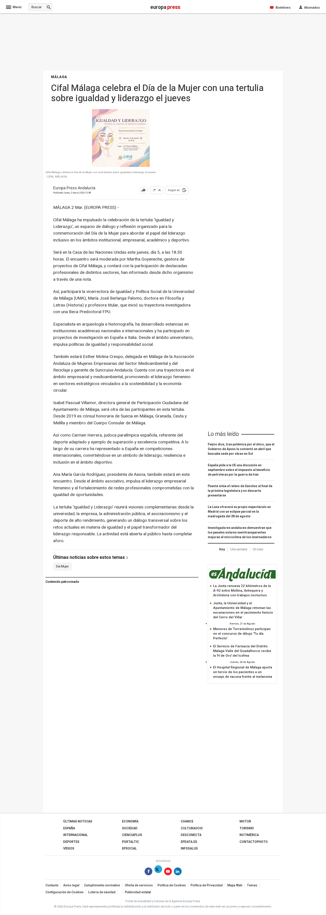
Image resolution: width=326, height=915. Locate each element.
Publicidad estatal (138, 892)
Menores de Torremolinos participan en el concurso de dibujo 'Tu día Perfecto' (242, 633)
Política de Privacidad (206, 885)
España (69, 828)
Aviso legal (71, 885)
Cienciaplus (132, 835)
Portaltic (130, 842)
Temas (252, 885)
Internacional (75, 835)
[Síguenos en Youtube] (168, 872)
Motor (245, 821)
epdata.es (189, 842)
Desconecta (191, 835)
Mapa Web (234, 885)
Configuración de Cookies (64, 892)
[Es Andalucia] (242, 581)
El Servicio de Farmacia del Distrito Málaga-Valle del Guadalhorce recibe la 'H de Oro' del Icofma (242, 651)
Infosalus (189, 848)
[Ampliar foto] (121, 166)
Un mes (258, 549)
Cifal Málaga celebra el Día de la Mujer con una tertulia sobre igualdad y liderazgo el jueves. (100, 172)
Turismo (247, 828)
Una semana (238, 549)
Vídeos (68, 848)
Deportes (71, 842)
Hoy (222, 549)
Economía (130, 821)
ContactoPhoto (254, 842)
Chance (187, 821)
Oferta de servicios (139, 885)
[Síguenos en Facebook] (148, 872)
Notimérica (249, 835)
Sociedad (129, 828)
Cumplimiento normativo (102, 885)
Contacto (52, 885)
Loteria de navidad (102, 892)
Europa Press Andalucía (74, 188)
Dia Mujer (62, 566)
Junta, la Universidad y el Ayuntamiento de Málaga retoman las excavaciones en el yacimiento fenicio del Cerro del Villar (243, 610)
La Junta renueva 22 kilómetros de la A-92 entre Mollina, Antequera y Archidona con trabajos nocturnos (242, 590)
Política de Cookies (171, 885)
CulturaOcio (192, 828)
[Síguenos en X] (158, 872)
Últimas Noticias (77, 821)
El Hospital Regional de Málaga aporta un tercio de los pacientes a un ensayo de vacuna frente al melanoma (242, 672)
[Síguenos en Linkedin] (177, 872)
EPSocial (129, 848)
